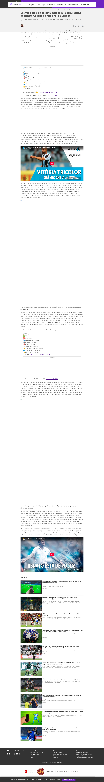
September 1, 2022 (52, 95)
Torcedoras (56, 756)
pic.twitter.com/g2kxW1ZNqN (48, 92)
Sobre (50, 1)
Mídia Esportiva (61, 4)
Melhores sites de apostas (83, 752)
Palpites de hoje (84, 4)
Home (22, 9)
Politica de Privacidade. (56, 779)
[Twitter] (12, 1)
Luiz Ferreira (29, 24)
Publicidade (46, 1)
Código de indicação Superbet (84, 757)
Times (43, 4)
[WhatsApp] (19, 754)
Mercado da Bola (73, 4)
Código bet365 (80, 756)
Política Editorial (39, 1)
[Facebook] (10, 1)
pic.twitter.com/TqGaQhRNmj (40, 354)
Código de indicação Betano (84, 754)
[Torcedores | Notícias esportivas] (15, 4)
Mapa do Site (23, 1)
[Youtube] (16, 1)
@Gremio (42, 68)
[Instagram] (14, 1)
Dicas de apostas (80, 751)
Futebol (26, 9)
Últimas (38, 4)
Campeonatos (51, 4)
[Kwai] (18, 1)
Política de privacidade (31, 1)
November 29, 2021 (52, 379)
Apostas (31, 4)
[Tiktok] (12, 754)
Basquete (55, 757)
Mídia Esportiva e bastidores (61, 754)
